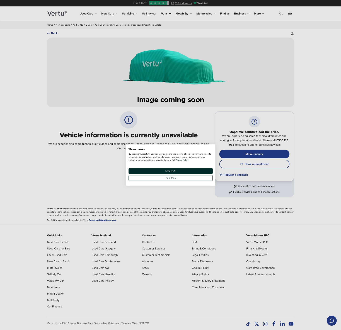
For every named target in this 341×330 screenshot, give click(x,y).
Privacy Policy (181, 159)
